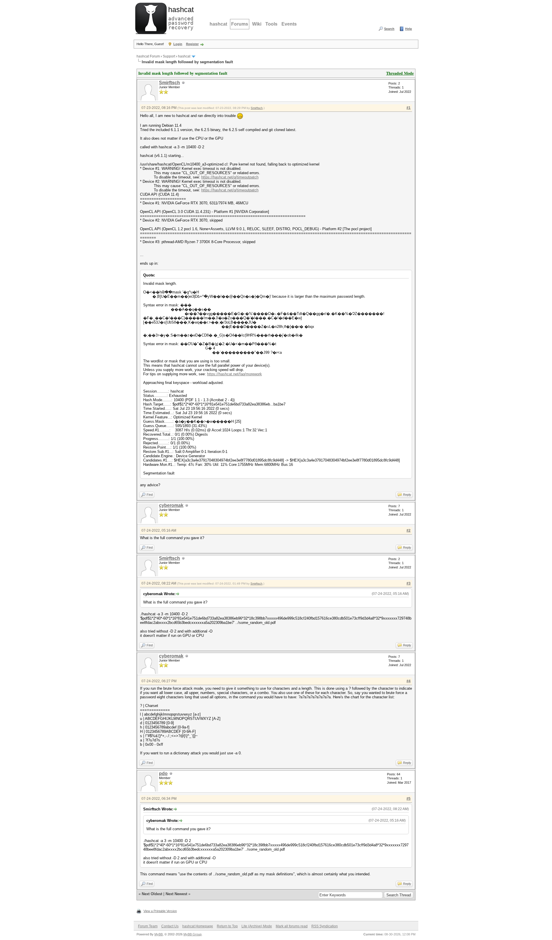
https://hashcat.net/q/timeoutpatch (229, 177)
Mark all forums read (292, 926)
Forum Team (148, 926)
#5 (409, 799)
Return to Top (227, 926)
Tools (271, 24)
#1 (409, 108)
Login (177, 44)
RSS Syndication (324, 926)
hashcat (218, 24)
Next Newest (176, 894)
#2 (409, 530)
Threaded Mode (400, 73)
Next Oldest (152, 894)
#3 (409, 583)
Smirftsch (169, 82)
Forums (239, 24)
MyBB (158, 934)
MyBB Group (192, 934)
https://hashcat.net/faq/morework (234, 374)
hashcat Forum (148, 56)
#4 (409, 681)
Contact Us (170, 926)
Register (192, 44)
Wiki (256, 24)
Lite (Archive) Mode (256, 926)
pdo (163, 773)
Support (169, 56)
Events (289, 24)
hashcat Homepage (197, 926)
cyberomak (171, 505)
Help (408, 28)
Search (389, 28)
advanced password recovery (179, 17)
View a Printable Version (160, 911)
